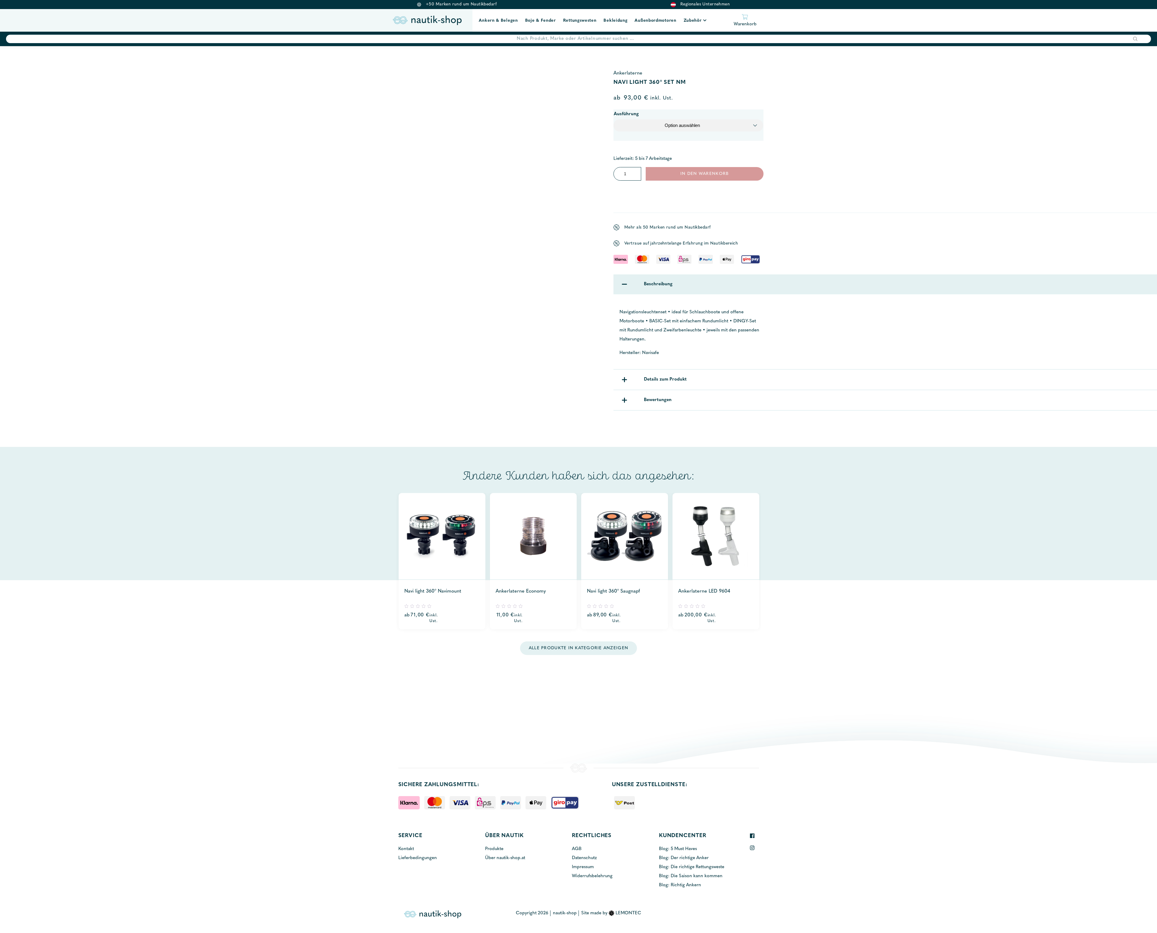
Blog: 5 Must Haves (678, 849)
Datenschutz (584, 858)
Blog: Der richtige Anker (684, 858)
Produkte (494, 849)
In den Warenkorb (704, 174)
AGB (577, 849)
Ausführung (626, 114)
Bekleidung (615, 20)
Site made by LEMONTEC (611, 913)
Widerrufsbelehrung (592, 876)
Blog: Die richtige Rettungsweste (691, 867)
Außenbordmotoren (655, 20)
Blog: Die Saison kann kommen (691, 876)
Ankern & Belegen (498, 20)
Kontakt (406, 849)
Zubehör (693, 20)
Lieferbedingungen (417, 858)
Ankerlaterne (627, 73)
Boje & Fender (540, 20)
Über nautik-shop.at (505, 858)
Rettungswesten (580, 20)
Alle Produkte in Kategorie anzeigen (578, 648)
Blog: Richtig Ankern (680, 885)
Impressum (583, 867)
